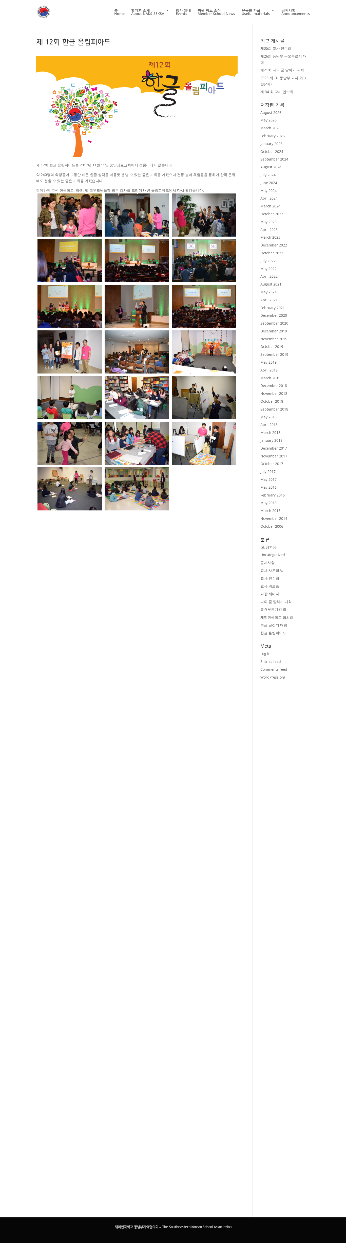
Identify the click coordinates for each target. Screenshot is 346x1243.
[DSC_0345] (69, 881)
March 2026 (270, 128)
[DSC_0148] (204, 443)
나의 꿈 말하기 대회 (276, 601)
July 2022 (268, 260)
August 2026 (270, 112)
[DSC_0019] (204, 215)
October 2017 (271, 463)
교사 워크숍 (269, 586)
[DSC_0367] (69, 948)
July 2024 (268, 174)
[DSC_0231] (69, 612)
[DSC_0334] (204, 835)
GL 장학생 (268, 547)
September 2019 (274, 354)
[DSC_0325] (137, 814)
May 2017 (268, 479)
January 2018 (271, 440)
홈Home (119, 12)
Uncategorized (272, 554)
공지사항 (267, 562)
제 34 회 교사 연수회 (276, 91)
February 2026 (272, 135)
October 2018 (271, 401)
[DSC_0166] (69, 488)
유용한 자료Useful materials (256, 12)
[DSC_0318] (69, 814)
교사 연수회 (269, 578)
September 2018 (274, 409)
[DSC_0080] (204, 352)
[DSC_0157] (69, 215)
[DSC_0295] (69, 747)
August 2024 (270, 167)
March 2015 (270, 510)
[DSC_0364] (204, 903)
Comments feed (273, 669)
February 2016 (272, 495)
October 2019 (271, 346)
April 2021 (269, 299)
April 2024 (269, 198)
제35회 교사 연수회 (275, 48)
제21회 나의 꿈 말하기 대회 (282, 69)
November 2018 (273, 393)
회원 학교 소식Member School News (216, 12)
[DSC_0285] (204, 701)
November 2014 (273, 518)
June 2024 (268, 182)
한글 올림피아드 (273, 632)
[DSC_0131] (137, 443)
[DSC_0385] (137, 948)
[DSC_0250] (69, 679)
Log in (265, 653)
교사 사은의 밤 (272, 570)
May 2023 (268, 221)
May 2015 (268, 502)
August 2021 (270, 284)
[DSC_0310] (204, 768)
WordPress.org (272, 677)
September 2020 (274, 323)
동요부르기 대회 (273, 609)
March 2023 (270, 237)
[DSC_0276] (137, 679)
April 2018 (269, 424)
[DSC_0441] (69, 1083)
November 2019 (273, 338)
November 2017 (273, 456)
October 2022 (271, 253)
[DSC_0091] (204, 397)
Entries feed (270, 661)
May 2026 (268, 120)
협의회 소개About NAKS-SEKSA (147, 12)
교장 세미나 (269, 593)
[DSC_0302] (137, 747)
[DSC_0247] (204, 634)
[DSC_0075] (137, 352)
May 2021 (268, 292)
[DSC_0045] (69, 306)
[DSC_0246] (137, 612)
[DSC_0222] (137, 545)
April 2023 (269, 229)
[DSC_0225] (204, 567)
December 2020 (273, 315)
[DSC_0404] (69, 1015)
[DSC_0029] (69, 260)
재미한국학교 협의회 (276, 617)
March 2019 (270, 378)
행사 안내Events (183, 12)
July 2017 (268, 471)
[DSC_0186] (69, 545)
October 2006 (271, 526)
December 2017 (273, 448)
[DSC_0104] (69, 443)
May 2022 (268, 268)
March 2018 (270, 432)
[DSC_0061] (204, 306)
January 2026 (271, 143)
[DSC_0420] (137, 1015)
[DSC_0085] (69, 397)
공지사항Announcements (295, 12)
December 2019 (273, 331)
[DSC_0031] (137, 260)
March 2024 (270, 206)
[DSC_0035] (204, 260)
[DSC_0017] (137, 215)
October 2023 (271, 213)
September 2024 (274, 159)
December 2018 (273, 385)
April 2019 (269, 370)
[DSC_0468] (69, 1150)
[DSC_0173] (137, 488)
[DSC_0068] (69, 352)
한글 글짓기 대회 (273, 625)
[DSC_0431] (204, 1037)
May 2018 (268, 417)
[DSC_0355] (137, 881)
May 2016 (268, 487)
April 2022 (269, 276)
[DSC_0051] (137, 306)
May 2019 (268, 362)
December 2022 (273, 245)
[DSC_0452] (137, 1083)
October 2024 (271, 151)
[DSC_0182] (204, 499)
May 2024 (268, 190)
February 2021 (272, 307)
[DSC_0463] (204, 1104)
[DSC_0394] (204, 970)
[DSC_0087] (137, 397)
